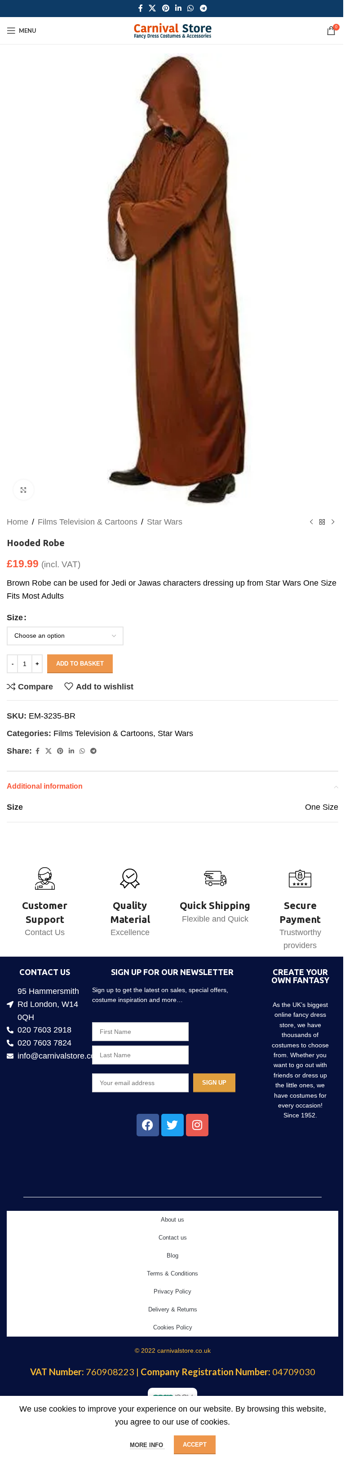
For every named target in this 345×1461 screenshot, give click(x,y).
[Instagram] (197, 1125)
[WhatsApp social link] (191, 8)
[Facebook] (148, 1125)
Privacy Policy (172, 1291)
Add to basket (80, 663)
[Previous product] (311, 521)
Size (15, 617)
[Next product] (332, 521)
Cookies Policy (172, 1327)
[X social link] (152, 8)
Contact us (173, 1237)
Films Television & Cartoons (87, 521)
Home (17, 521)
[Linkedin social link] (178, 8)
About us (172, 1219)
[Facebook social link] (140, 8)
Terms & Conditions (172, 1273)
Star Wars (164, 521)
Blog (172, 1255)
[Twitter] (172, 1125)
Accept (195, 1444)
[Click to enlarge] (23, 490)
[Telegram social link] (203, 8)
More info (147, 1445)
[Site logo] (173, 30)
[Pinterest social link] (165, 8)
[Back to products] (322, 521)
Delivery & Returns (172, 1309)
